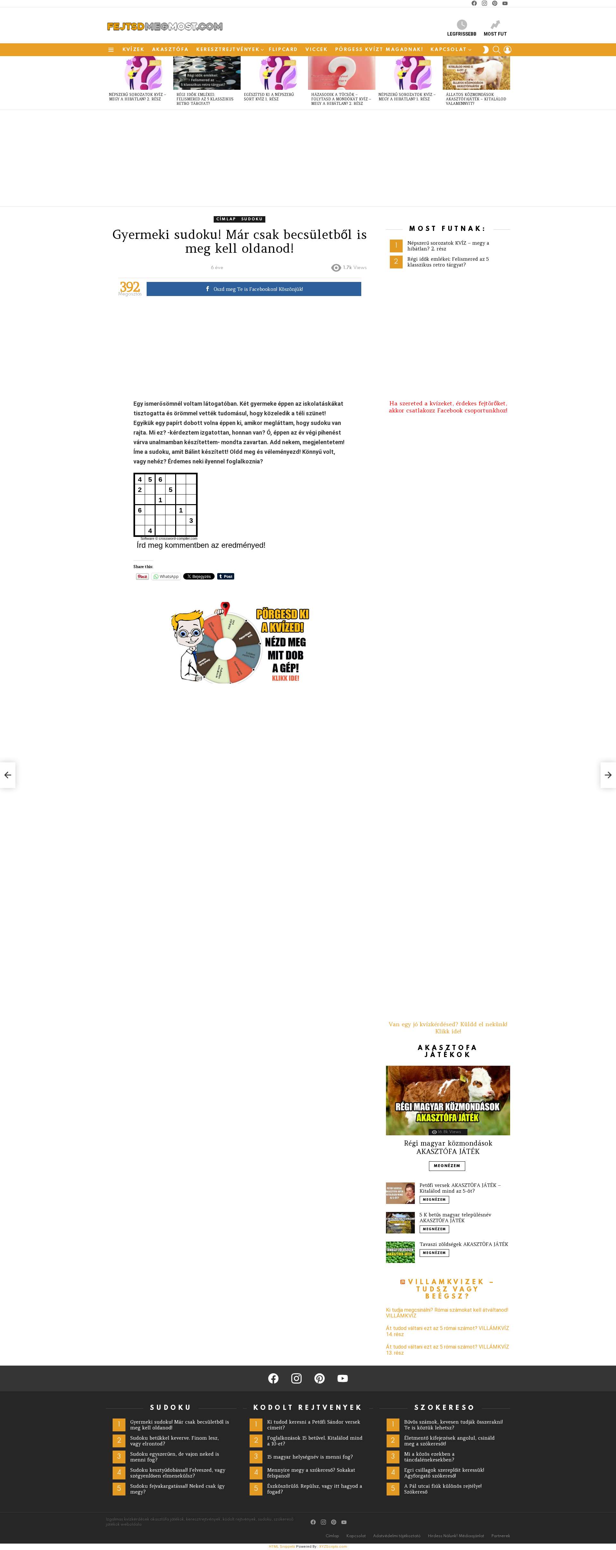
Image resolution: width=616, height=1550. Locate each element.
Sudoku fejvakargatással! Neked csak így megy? (177, 1489)
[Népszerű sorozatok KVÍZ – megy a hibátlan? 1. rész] (409, 73)
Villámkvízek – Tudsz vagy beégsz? (452, 1289)
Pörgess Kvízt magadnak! (379, 49)
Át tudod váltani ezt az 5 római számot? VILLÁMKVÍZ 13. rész (447, 1350)
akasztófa (170, 49)
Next (507, 83)
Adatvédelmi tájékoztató (397, 1536)
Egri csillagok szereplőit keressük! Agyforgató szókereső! (444, 1473)
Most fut (495, 34)
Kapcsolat (449, 49)
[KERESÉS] (497, 49)
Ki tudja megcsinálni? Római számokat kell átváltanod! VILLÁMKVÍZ (447, 1313)
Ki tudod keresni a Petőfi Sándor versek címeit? (313, 1425)
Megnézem (447, 1166)
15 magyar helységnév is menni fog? (310, 1457)
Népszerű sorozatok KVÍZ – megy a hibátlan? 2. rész (137, 96)
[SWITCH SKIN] (486, 49)
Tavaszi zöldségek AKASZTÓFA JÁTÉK (464, 1244)
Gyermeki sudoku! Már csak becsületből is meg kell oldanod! (179, 1425)
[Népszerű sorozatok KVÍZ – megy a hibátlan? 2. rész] (139, 73)
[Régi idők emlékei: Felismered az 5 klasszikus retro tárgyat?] (207, 73)
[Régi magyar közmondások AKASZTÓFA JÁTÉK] (448, 1101)
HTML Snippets (282, 1547)
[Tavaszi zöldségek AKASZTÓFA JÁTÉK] (400, 1252)
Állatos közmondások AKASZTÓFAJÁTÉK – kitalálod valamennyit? (476, 99)
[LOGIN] (507, 49)
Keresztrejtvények (228, 49)
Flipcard (283, 49)
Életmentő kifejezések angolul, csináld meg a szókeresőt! (449, 1441)
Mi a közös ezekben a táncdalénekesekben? (429, 1457)
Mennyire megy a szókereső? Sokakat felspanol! (311, 1473)
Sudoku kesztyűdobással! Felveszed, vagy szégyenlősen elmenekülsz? (177, 1473)
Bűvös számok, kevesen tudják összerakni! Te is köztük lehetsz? (453, 1425)
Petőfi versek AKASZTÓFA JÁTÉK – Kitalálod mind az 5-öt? (460, 1188)
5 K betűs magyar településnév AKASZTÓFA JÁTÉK (455, 1218)
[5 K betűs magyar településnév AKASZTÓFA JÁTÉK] (400, 1222)
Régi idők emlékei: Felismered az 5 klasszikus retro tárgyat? (205, 99)
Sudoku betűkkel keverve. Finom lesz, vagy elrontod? (174, 1441)
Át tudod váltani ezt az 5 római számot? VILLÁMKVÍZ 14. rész (447, 1331)
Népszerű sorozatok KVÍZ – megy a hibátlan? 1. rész (407, 96)
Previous (109, 83)
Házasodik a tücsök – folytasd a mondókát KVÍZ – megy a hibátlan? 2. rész (341, 99)
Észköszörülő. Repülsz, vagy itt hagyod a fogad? (314, 1489)
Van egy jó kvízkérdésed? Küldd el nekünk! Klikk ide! (448, 1028)
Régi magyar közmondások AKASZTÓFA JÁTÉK (448, 1147)
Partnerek (501, 1536)
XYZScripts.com (333, 1547)
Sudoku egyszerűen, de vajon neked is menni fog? (174, 1457)
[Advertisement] (298, 158)
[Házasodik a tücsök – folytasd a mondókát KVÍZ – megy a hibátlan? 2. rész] (341, 73)
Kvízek (134, 49)
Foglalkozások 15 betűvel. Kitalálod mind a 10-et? (315, 1441)
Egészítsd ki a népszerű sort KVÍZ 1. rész (269, 96)
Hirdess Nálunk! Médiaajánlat (456, 1536)
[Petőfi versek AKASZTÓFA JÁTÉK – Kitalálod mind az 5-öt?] (400, 1193)
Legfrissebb (461, 34)
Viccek (316, 49)
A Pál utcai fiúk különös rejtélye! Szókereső (443, 1489)
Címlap (332, 1536)
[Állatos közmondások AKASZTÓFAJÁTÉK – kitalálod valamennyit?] (476, 73)
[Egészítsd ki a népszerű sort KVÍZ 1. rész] (274, 73)
